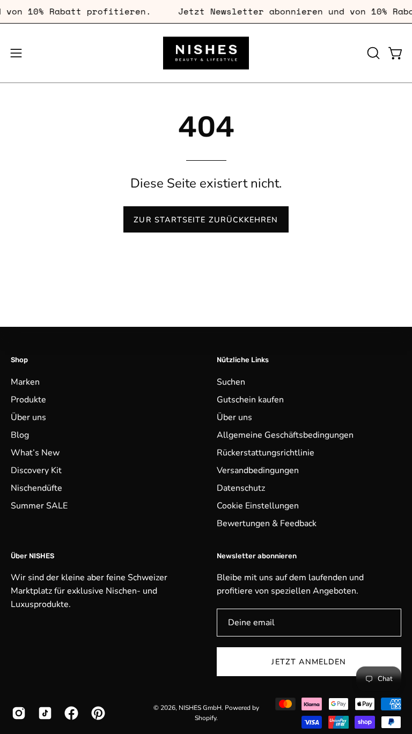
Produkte (28, 400)
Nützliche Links (243, 360)
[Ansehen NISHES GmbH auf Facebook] (69, 713)
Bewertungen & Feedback (267, 523)
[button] (372, 53)
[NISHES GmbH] (206, 53)
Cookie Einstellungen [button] (258, 506)
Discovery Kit (36, 470)
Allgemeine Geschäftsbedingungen (285, 435)
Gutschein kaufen (250, 400)
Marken (25, 382)
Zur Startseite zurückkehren (206, 219)
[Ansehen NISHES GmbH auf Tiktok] (43, 713)
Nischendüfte (36, 488)
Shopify (205, 718)
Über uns (28, 417)
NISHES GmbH (200, 707)
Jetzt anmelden (308, 661)
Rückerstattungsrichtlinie (265, 453)
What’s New (35, 453)
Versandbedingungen (258, 470)
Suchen (231, 382)
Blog (20, 435)
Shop (19, 360)
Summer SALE (39, 506)
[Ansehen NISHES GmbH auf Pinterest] (96, 713)
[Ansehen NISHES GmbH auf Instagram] (17, 713)
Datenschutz (241, 488)
